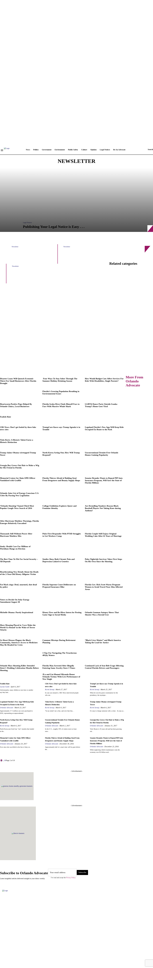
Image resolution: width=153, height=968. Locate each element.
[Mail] (23, 953)
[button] (148, 149)
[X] (29, 953)
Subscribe (82, 872)
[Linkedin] (16, 953)
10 (5, 760)
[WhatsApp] (36, 953)
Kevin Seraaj (49, 689)
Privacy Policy (70, 877)
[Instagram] (9, 953)
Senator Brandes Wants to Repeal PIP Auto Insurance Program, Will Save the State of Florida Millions (106, 740)
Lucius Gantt (4, 687)
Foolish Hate (5, 684)
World (68, 369)
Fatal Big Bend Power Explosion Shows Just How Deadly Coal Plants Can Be (30, 256)
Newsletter (15, 247)
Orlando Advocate (6, 708)
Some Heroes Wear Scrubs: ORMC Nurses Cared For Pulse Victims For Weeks (81, 256)
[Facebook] (3, 953)
